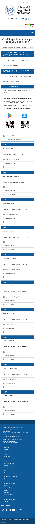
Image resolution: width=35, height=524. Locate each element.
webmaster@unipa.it (14, 442)
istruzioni (28, 108)
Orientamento (7, 449)
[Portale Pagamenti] (19, 2)
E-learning (6, 492)
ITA (8, 18)
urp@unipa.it (10, 439)
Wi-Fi (5, 470)
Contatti (4, 435)
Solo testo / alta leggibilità (10, 499)
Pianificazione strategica (9, 483)
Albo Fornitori (7, 481)
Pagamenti (6, 501)
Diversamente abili (8, 487)
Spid (5, 472)
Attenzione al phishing (9, 463)
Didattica (20, 45)
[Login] (32, 2)
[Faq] (23, 2)
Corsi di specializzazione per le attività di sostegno (17, 40)
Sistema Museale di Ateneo (10, 497)
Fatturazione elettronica (9, 494)
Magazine (6, 490)
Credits (5, 454)
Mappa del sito (7, 456)
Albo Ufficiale (7, 478)
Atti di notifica (7, 485)
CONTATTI (30, 47)
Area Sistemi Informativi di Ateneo (16, 519)
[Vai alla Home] (17, 8)
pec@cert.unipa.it (11, 441)
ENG (11, 18)
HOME (14, 45)
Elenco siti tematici (8, 465)
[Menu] (32, 33)
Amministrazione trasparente (10, 476)
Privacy (5, 461)
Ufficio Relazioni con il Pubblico (11, 452)
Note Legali (6, 458)
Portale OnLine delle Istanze (10, 468)
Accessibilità (7, 447)
